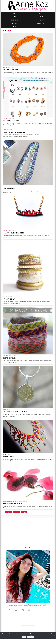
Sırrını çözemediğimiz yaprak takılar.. (12, 503)
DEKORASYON (14, 20)
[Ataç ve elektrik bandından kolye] (28, 65)
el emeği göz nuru (17, 501)
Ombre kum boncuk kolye (9, 188)
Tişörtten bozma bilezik (9, 358)
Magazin (5, 230)
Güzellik (5, 67)
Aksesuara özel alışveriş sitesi (11, 120)
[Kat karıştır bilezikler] (28, 295)
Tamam (23, 636)
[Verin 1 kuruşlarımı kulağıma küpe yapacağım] (28, 408)
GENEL (14, 13)
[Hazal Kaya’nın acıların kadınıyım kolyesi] (28, 229)
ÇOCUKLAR (41, 20)
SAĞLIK (41, 17)
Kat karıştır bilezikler (9, 299)
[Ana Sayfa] (28, 10)
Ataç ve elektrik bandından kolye (11, 69)
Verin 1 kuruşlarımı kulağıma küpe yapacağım (15, 412)
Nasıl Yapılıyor (6, 355)
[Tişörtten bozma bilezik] (28, 354)
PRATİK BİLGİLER (41, 23)
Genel (4, 129)
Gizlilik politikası (30, 636)
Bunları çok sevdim (7, 501)
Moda (9, 186)
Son (25, 512)
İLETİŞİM (15, 26)
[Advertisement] (28, 536)
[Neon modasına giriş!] (28, 452)
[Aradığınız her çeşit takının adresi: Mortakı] (27, 136)
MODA (14, 17)
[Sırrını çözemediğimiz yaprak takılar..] (28, 499)
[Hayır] (54, 635)
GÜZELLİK (41, 13)
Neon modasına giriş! (8, 456)
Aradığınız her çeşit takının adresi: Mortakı (14, 132)
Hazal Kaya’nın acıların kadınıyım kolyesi (13, 233)
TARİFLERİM (14, 23)
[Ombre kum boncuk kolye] (28, 184)
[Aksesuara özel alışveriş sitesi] (28, 116)
